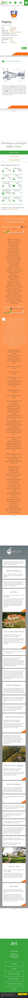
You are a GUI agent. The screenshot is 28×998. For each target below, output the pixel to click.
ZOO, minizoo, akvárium (12, 319)
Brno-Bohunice (13, 245)
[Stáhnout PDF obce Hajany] (22, 48)
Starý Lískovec (17, 296)
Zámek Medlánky (13, 481)
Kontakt (14, 989)
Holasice (10, 263)
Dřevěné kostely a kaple (7, 336)
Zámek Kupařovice (14, 405)
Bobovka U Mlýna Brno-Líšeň (14, 489)
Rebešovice (17, 292)
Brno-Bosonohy (13, 247)
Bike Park (21, 339)
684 (11, 39)
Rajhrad (20, 290)
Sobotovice (16, 294)
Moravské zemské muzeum (14, 425)
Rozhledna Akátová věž (14, 423)
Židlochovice (14, 303)
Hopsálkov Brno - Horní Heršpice (14, 378)
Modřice (17, 272)
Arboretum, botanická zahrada (10, 329)
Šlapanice (12, 30)
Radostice (14, 290)
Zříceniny (19, 332)
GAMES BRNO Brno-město (14, 445)
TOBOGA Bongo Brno (13, 359)
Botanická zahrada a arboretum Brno (14, 467)
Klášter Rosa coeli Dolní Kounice (14, 367)
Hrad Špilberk (14, 427)
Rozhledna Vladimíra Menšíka (14, 413)
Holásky (16, 263)
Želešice (20, 301)
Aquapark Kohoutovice (13, 406)
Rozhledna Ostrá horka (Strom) (14, 495)
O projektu (14, 964)
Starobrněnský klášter (14, 416)
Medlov (20, 270)
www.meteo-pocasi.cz (13, 209)
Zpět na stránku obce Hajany (21, 107)
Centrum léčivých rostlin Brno (14, 362)
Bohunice (16, 239)
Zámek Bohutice (14, 512)
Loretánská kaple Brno (13, 447)
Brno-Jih (18, 250)
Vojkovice (13, 301)
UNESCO (5, 322)
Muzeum (12, 343)
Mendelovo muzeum (13, 408)
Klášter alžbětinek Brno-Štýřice (14, 396)
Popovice (13, 287)
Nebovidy (10, 278)
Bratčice (17, 241)
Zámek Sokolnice (13, 472)
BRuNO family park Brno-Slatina (14, 455)
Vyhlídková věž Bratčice (14, 355)
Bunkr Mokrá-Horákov (13, 499)
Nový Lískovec (11, 281)
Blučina (10, 239)
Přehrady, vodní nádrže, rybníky (14, 326)
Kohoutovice (10, 268)
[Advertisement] (14, 126)
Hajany (6, 22)
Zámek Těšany (13, 505)
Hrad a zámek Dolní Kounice (14, 373)
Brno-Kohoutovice (13, 252)
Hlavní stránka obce (23, 54)
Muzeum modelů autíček (14, 458)
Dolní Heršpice (16, 259)
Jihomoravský (13, 27)
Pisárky (8, 287)
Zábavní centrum (21, 343)
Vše (3, 319)
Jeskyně (24, 336)
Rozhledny (22, 329)
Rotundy (18, 336)
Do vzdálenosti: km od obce (10, 226)
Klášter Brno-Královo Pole (13, 474)
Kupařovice (9, 270)
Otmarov (17, 285)
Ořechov (17, 283)
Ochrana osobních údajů (14, 984)
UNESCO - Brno (13, 459)
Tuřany (8, 301)
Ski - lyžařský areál (14, 322)
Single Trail (5, 343)
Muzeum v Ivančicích (13, 476)
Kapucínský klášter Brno (14, 421)
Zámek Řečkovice (14, 492)
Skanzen (23, 322)
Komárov (18, 268)
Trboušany (10, 299)
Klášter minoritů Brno (13, 443)
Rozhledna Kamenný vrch (14, 381)
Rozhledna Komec (14, 383)
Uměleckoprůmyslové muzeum (14, 438)
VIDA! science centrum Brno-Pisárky (14, 391)
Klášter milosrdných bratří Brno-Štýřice (14, 402)
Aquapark (23, 319)
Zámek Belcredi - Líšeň (14, 485)
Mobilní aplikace (14, 979)
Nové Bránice (14, 279)
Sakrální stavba (14, 346)
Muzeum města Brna (13, 428)
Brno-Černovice (13, 248)
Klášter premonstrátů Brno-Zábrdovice (14, 462)
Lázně (5, 339)
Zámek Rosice (13, 483)
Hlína (18, 261)
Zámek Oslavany (14, 498)
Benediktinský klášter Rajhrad (14, 353)
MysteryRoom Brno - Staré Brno (14, 418)
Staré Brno (9, 296)
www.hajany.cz (13, 42)
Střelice (8, 298)
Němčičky (17, 278)
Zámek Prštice (13, 357)
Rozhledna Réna (14, 470)
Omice (18, 281)
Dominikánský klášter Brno (14, 430)
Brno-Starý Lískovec (14, 256)
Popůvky (20, 287)
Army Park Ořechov (14, 350)
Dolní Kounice (11, 261)
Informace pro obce (14, 974)
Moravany (14, 274)
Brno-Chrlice (10, 250)
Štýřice (13, 298)
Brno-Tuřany (17, 258)
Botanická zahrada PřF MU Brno (14, 449)
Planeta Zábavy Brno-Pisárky (14, 385)
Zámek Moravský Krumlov (14, 510)
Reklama (14, 969)
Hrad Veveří (13, 503)
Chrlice (9, 259)
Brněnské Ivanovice (13, 243)
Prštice (8, 290)
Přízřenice (17, 289)
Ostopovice (10, 285)
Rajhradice (10, 292)
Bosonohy (11, 241)
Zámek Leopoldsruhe (13, 501)
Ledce (15, 270)
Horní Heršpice (13, 265)
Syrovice (19, 298)
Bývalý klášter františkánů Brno (14, 433)
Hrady (7, 332)
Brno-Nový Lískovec (13, 254)
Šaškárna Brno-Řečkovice (13, 479)
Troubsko (17, 299)
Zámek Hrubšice (14, 507)
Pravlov (10, 289)
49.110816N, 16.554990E (15, 32)
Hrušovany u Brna (13, 267)
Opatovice (10, 283)
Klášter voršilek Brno (14, 441)
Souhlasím (22, 994)
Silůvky (10, 294)
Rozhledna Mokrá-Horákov (14, 509)
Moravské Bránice (13, 276)
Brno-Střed (9, 258)
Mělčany (11, 272)
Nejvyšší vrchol (13, 339)
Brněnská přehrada (14, 487)
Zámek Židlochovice (14, 410)
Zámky (13, 332)
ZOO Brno (14, 478)
